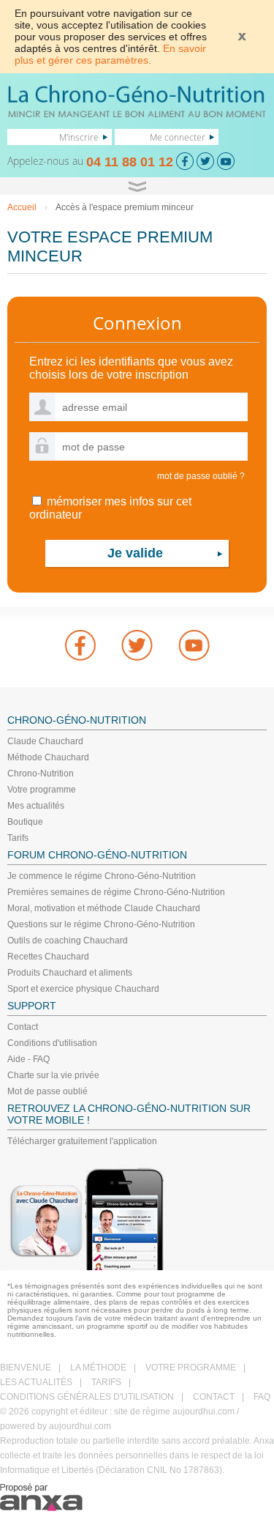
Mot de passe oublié (47, 1091)
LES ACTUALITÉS (36, 1382)
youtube (194, 645)
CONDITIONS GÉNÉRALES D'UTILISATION (87, 1397)
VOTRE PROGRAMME (190, 1367)
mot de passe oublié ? (201, 476)
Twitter (137, 645)
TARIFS (106, 1382)
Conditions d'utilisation (52, 1043)
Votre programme (41, 789)
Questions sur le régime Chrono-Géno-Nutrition (101, 924)
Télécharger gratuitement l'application (82, 1141)
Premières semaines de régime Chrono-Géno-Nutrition (116, 892)
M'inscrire (79, 137)
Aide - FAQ (28, 1059)
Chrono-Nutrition (40, 773)
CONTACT (214, 1397)
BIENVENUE (25, 1367)
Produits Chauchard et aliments (69, 973)
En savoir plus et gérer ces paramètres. (110, 54)
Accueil (22, 207)
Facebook (80, 645)
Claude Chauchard (45, 741)
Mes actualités (35, 806)
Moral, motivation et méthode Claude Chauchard (103, 908)
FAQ (262, 1397)
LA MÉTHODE (98, 1367)
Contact (22, 1027)
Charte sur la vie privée (53, 1075)
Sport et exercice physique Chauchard (83, 989)
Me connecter (177, 137)
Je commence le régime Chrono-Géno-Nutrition (101, 876)
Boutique (25, 822)
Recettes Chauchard (48, 956)
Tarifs (17, 838)
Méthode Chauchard (48, 757)
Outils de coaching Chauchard (67, 940)
